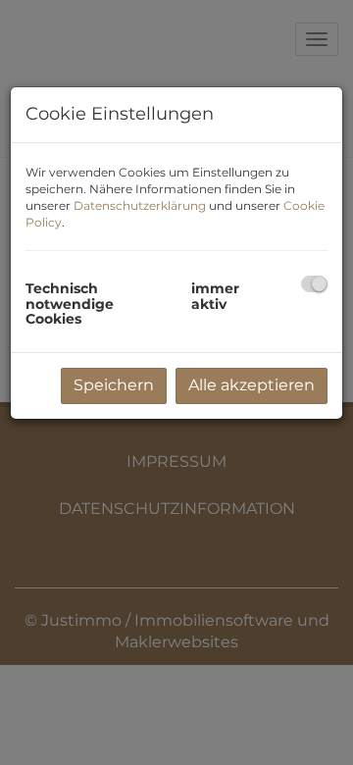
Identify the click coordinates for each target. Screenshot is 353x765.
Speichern (114, 385)
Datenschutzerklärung (140, 205)
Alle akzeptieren (251, 385)
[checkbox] (314, 284)
